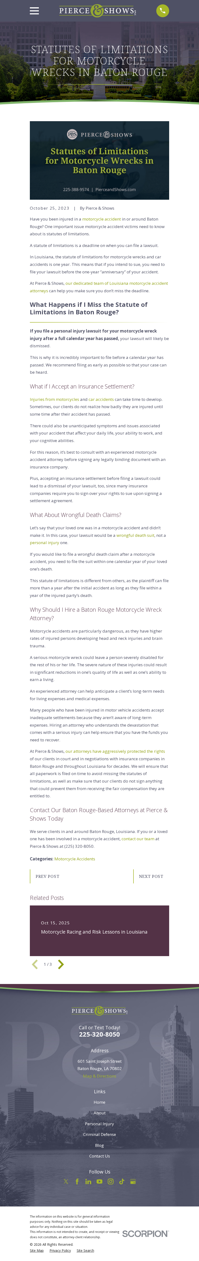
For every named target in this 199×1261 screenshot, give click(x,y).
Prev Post (47, 876)
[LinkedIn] (88, 1181)
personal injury (44, 542)
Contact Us (99, 1156)
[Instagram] (111, 1181)
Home (99, 1102)
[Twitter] (66, 1181)
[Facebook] (77, 1181)
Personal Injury (99, 1123)
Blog (99, 1145)
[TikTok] (122, 1181)
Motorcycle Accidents (74, 859)
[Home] (97, 10)
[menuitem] (37, 1250)
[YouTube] (99, 1181)
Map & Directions (99, 1076)
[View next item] (61, 964)
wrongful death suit (135, 535)
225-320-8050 (99, 1034)
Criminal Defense (99, 1134)
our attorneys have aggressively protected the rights (115, 751)
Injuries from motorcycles (54, 399)
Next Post (151, 876)
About (100, 1113)
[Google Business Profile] (133, 1181)
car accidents (101, 399)
